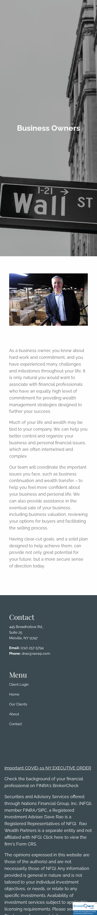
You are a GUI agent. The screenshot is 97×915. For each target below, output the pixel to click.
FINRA (29, 810)
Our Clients (18, 704)
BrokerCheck (66, 785)
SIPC (42, 810)
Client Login (19, 684)
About (14, 714)
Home (14, 694)
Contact (15, 724)
